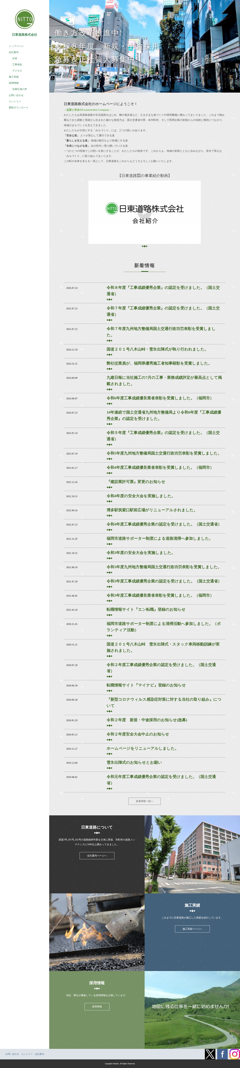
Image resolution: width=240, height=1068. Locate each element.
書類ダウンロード (18, 107)
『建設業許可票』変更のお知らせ (136, 481)
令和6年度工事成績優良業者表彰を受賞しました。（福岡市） (160, 398)
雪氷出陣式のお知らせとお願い (134, 762)
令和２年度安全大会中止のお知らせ (138, 734)
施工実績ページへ (192, 929)
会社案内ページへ (97, 855)
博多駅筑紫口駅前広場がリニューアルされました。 (152, 510)
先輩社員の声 (19, 89)
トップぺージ (16, 46)
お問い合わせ (16, 95)
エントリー (15, 101)
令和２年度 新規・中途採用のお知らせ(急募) (149, 720)
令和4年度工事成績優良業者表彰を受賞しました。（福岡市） (160, 467)
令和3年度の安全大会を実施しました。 (141, 552)
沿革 (14, 58)
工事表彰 (17, 64)
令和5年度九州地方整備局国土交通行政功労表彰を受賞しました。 (164, 453)
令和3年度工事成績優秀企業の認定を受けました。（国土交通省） (164, 581)
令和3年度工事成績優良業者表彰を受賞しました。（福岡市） (160, 595)
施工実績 (14, 77)
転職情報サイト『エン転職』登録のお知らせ (146, 609)
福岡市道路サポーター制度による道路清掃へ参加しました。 (160, 538)
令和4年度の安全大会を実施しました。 (141, 496)
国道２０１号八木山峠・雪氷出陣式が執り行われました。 (157, 349)
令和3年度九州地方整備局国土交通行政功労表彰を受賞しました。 (164, 567)
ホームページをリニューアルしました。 (143, 748)
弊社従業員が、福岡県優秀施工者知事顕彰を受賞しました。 (159, 363)
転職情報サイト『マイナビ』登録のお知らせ (146, 685)
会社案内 (14, 52)
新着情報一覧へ (144, 801)
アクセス (17, 70)
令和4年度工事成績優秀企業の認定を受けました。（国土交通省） (164, 524)
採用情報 (97, 1006)
